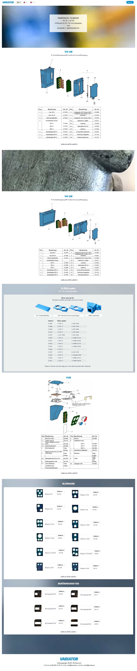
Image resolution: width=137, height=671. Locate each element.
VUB (68, 25)
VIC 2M (72, 20)
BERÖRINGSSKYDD (73, 28)
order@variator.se (89, 665)
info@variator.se (72, 665)
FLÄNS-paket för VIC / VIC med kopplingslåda (68, 23)
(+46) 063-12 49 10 (56, 665)
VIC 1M (65, 20)
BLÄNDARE (61, 28)
